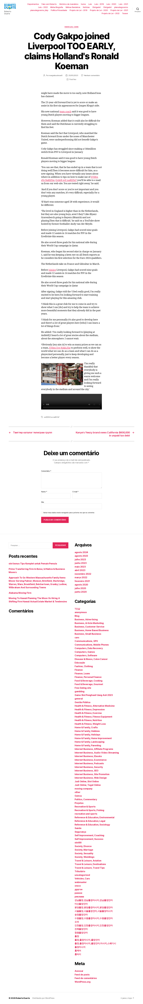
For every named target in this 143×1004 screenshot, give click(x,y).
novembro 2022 (83, 574)
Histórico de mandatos (68, 4)
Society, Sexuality (84, 853)
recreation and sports (86, 814)
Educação (80, 662)
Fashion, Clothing (84, 666)
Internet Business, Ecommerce (90, 760)
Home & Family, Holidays (87, 734)
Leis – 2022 (43, 7)
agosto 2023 (81, 556)
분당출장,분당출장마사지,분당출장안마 (94, 907)
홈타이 (78, 954)
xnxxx (78, 885)
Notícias (86, 7)
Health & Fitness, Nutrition (88, 720)
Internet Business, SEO (86, 770)
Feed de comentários (86, 978)
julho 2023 (80, 559)
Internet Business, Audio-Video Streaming (97, 752)
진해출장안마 (81, 929)
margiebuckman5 (55, 75)
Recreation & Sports (85, 806)
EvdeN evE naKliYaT (66, 180)
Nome (44, 492)
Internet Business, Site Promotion (92, 774)
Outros (78, 796)
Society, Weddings (84, 857)
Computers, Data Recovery (89, 648)
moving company (83, 788)
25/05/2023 (73, 75)
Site (42, 502)
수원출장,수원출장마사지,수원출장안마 (94, 918)
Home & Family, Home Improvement (93, 738)
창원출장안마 (81, 932)
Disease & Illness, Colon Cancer (91, 659)
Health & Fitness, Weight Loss (90, 724)
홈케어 (78, 950)
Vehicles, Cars (71, 27)
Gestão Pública (82, 702)
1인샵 (77, 608)
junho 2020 (81, 592)
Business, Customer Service (89, 626)
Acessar (79, 971)
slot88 (78, 842)
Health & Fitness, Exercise (88, 713)
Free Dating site (83, 688)
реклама (79, 896)
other (77, 792)
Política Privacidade (59, 10)
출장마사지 (80, 947)
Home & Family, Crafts (86, 727)
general (79, 698)
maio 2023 (80, 566)
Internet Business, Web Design (91, 778)
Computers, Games (85, 652)
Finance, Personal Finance (88, 677)
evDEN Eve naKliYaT (52, 417)
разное (78, 893)
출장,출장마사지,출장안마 (87, 939)
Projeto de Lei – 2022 (110, 13)
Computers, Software (86, 655)
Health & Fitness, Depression (90, 709)
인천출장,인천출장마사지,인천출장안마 (94, 925)
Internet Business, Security (89, 767)
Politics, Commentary (86, 799)
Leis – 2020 (111, 4)
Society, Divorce (83, 846)
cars (77, 637)
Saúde (78, 828)
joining (52, 270)
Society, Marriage (84, 849)
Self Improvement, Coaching (89, 835)
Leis (90, 4)
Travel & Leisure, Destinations (90, 864)
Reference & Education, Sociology (92, 824)
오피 (77, 921)
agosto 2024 (81, 552)
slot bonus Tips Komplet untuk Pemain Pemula (33, 563)
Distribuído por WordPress (43, 998)
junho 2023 (80, 563)
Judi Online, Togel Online (88, 785)
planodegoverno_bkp (39, 10)
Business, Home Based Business (92, 630)
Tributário (80, 871)
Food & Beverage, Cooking (88, 680)
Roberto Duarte (23, 998)
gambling (79, 691)
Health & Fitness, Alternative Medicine (95, 706)
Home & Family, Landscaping (89, 742)
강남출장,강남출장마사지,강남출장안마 (94, 900)
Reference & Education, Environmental (94, 817)
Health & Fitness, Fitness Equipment (93, 716)
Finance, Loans (82, 673)
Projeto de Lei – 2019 (78, 10)
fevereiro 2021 (82, 581)
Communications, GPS (86, 641)
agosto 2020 (81, 584)
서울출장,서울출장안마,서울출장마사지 (94, 911)
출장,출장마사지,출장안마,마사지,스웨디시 (95, 943)
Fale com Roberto (49, 4)
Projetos (79, 803)
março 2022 (81, 577)
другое (78, 889)
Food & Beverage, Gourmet (89, 684)
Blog (77, 616)
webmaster (81, 882)
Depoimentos (33, 4)
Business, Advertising (86, 619)
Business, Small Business (88, 634)
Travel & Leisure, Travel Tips (90, 868)
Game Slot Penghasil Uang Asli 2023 (94, 695)
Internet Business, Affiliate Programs (94, 749)
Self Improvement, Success (89, 839)
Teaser (125, 13)
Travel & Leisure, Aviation (88, 860)
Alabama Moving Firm (20, 593)
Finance (79, 670)
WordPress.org (83, 982)
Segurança (80, 832)
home (83, 4)
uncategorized (82, 875)
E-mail (76, 492)
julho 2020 (80, 588)
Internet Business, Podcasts (89, 763)
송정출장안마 (81, 914)
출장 (77, 936)
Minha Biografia (56, 7)
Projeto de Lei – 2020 (99, 10)
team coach (65, 111)
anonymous (81, 612)
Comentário (46, 471)
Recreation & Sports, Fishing (89, 810)
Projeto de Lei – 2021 (119, 10)
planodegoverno (121, 7)
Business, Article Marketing (89, 623)
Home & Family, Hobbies (87, 731)
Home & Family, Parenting (88, 745)
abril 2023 (80, 570)
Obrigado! (96, 7)
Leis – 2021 (123, 4)
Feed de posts (82, 974)
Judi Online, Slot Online (87, 781)
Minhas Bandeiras (73, 7)
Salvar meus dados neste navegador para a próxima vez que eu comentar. (69, 513)
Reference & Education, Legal (90, 821)
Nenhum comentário (92, 75)
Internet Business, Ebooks (88, 756)
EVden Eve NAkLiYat (60, 347)
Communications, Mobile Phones (92, 644)
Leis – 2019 (99, 4)
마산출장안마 (81, 904)
